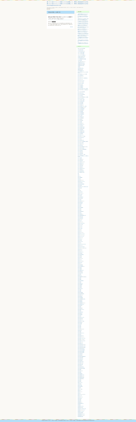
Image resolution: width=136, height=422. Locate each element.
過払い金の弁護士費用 (80, 254)
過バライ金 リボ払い (80, 84)
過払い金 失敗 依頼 (80, 202)
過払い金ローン (80, 263)
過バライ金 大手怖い (80, 95)
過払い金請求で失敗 (80, 364)
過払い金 (79, 189)
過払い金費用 (79, 369)
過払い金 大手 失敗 (80, 198)
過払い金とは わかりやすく (81, 246)
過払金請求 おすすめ (80, 407)
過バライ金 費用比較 (80, 133)
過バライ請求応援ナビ (80, 75)
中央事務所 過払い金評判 (81, 65)
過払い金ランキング (80, 258)
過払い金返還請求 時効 (81, 378)
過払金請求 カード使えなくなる (82, 408)
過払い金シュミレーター (81, 236)
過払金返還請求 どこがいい (81, 415)
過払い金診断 (79, 326)
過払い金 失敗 (79, 199)
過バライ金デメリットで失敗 (81, 136)
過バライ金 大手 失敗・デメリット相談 (83, 88)
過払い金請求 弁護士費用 (81, 352)
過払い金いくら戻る (80, 224)
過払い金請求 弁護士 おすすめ (81, 344)
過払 (78, 173)
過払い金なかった (80, 249)
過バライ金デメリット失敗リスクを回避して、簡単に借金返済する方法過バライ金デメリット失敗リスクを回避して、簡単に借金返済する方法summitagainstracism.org (67, 3)
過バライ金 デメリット (81, 76)
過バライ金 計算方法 (80, 125)
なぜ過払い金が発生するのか (81, 56)
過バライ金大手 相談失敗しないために (83, 146)
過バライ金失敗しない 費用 (81, 154)
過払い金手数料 (80, 287)
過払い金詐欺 (79, 327)
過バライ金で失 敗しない (81, 137)
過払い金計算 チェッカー (81, 317)
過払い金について (80, 250)
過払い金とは (79, 242)
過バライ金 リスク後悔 (81, 83)
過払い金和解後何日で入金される (82, 276)
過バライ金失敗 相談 (80, 153)
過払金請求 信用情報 (80, 412)
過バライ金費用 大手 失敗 (81, 172)
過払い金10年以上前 (80, 216)
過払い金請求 (79, 334)
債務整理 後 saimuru (80, 69)
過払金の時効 (53, 21)
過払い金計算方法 (80, 322)
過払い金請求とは (80, 365)
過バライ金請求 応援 (80, 165)
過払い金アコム (80, 220)
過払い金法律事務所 (80, 297)
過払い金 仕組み (80, 195)
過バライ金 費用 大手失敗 (81, 128)
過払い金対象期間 (80, 284)
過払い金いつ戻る (80, 228)
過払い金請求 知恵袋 (80, 357)
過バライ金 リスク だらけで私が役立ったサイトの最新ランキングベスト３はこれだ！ (83, 17)
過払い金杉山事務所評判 (81, 293)
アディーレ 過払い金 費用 (81, 52)
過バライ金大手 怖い (80, 145)
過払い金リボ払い (80, 262)
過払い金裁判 (79, 310)
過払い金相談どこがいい (81, 309)
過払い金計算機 (80, 323)
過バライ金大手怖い (80, 150)
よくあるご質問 (80, 60)
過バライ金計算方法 (80, 160)
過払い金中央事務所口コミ (81, 266)
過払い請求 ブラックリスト (81, 181)
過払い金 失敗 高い (80, 203)
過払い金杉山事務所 (80, 292)
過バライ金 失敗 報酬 (80, 102)
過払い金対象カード (80, 283)
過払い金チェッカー (80, 237)
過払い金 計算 (79, 212)
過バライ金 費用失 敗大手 (81, 132)
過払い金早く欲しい (80, 288)
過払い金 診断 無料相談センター (82, 215)
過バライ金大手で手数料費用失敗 (82, 149)
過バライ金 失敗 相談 (80, 103)
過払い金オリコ (80, 229)
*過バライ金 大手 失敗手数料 (81, 48)
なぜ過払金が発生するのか (81, 57)
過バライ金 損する (80, 119)
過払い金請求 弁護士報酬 (81, 351)
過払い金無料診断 (80, 301)
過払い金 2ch (79, 190)
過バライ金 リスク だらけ (81, 80)
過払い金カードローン (80, 232)
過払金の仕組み (80, 398)
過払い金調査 (79, 331)
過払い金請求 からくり (81, 335)
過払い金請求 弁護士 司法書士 (81, 347)
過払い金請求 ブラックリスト (81, 340)
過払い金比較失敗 (80, 296)
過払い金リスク (80, 259)
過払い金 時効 (79, 206)
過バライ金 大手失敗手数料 (81, 94)
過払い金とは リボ (80, 245)
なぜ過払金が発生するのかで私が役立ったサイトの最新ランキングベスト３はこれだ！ (83, 38)
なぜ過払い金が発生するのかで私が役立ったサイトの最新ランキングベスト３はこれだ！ (83, 41)
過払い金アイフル (80, 219)
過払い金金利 (79, 381)
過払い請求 (79, 178)
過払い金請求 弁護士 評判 (81, 348)
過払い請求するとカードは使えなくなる (83, 186)
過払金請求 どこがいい (81, 411)
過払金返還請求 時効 (80, 416)
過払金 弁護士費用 (80, 386)
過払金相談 (79, 404)
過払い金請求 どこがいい (81, 339)
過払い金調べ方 (80, 330)
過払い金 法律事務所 (80, 207)
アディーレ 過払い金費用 (81, 53)
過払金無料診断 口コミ (81, 403)
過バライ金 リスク (80, 79)
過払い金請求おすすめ (80, 361)
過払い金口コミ (80, 275)
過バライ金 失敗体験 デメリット (82, 107)
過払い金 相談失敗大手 (81, 211)
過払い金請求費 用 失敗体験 (81, 368)
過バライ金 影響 (80, 115)
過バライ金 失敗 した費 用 (81, 99)
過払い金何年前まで (80, 271)
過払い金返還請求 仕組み (81, 377)
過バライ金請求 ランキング (81, 161)
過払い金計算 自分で (80, 318)
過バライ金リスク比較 (80, 142)
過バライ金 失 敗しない (81, 98)
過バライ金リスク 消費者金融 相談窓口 (83, 141)
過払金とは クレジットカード (81, 394)
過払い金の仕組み (80, 253)
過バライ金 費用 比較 (80, 129)
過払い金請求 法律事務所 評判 (81, 356)
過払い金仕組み (80, 267)
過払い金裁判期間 (80, 314)
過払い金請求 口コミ (80, 343)
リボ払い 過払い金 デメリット (81, 61)
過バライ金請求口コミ (80, 169)
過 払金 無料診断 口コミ (81, 70)
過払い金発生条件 (80, 305)
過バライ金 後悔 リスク (81, 116)
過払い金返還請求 (80, 373)
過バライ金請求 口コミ (81, 164)
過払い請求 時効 (80, 185)
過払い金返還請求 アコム (81, 374)
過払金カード (79, 390)
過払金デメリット (80, 391)
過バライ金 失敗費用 (80, 111)
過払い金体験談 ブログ (81, 270)
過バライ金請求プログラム (81, 168)
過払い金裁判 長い (80, 313)
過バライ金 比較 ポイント (81, 124)
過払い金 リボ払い (80, 194)
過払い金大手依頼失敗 (80, 280)
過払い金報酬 (79, 279)
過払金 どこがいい (80, 382)
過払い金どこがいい (80, 241)
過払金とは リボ (80, 395)
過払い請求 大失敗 (80, 182)
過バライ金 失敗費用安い (81, 112)
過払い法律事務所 (80, 177)
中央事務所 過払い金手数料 (81, 64)
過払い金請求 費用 (80, 360)
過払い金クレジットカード (81, 233)
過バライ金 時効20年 (80, 120)
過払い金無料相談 (80, 300)
